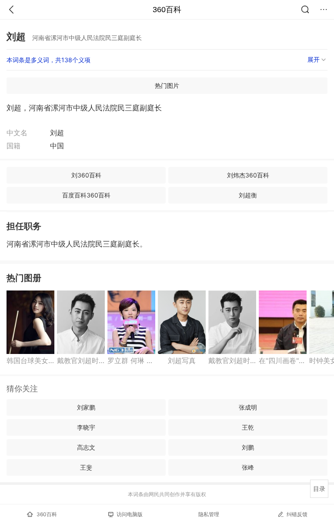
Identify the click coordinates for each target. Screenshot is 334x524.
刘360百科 (86, 175)
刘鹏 (248, 447)
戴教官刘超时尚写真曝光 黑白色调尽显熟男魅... (81, 360)
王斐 (86, 467)
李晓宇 (86, 427)
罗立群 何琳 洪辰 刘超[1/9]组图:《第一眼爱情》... (131, 360)
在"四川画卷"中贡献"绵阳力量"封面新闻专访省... (283, 360)
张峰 (248, 467)
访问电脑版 (130, 514)
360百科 (167, 9)
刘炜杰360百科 (248, 175)
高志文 (86, 447)
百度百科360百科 (86, 195)
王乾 (248, 427)
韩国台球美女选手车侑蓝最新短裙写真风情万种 (30, 360)
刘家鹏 (86, 407)
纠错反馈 (297, 514)
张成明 (248, 407)
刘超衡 (248, 195)
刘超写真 (182, 360)
